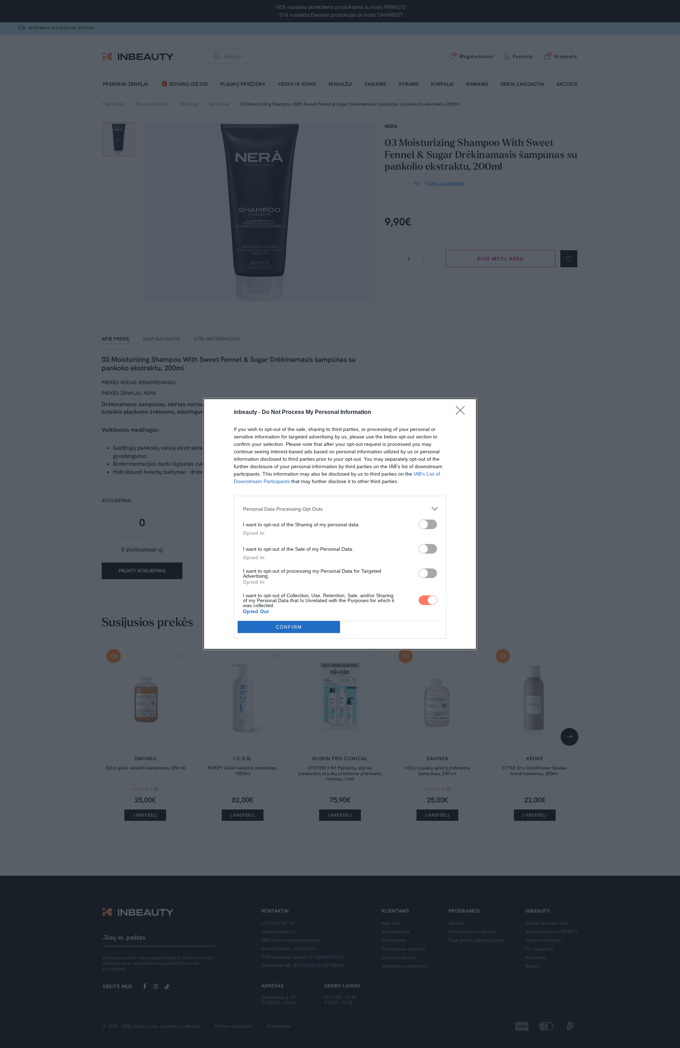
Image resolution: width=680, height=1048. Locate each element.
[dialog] (340, 524)
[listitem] (340, 508)
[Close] (462, 412)
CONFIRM (289, 627)
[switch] (428, 524)
